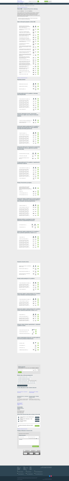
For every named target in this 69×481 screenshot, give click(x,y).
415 (35, 57)
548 (33, 29)
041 (34, 225)
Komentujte (20, 439)
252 (35, 120)
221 (35, 68)
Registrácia (49, 1)
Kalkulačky (48, 3)
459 (35, 39)
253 (35, 345)
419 (33, 120)
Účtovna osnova (22, 5)
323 (35, 29)
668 (35, 107)
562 (33, 188)
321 (35, 64)
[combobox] (34, 370)
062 (35, 168)
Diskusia (31, 468)
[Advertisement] (28, 255)
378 (33, 135)
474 (35, 188)
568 (33, 32)
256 (35, 153)
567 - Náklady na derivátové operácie (22, 380)
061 (35, 99)
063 (35, 283)
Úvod (19, 3)
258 (35, 72)
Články (24, 3)
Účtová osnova (35, 3)
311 (35, 63)
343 (33, 193)
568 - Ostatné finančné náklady (32, 380)
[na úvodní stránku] (21, 1)
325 (35, 88)
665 (35, 135)
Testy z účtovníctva (42, 3)
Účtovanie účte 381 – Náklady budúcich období (34, 397)
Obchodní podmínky (19, 479)
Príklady (29, 3)
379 (35, 37)
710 (33, 66)
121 (32, 225)
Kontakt (30, 469)
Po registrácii (37, 417)
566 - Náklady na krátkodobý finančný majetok (24, 379)
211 (35, 70)
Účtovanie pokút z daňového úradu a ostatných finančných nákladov (20, 408)
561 (33, 99)
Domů (18, 5)
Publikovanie (25, 469)
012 (35, 225)
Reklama (24, 468)
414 (35, 101)
